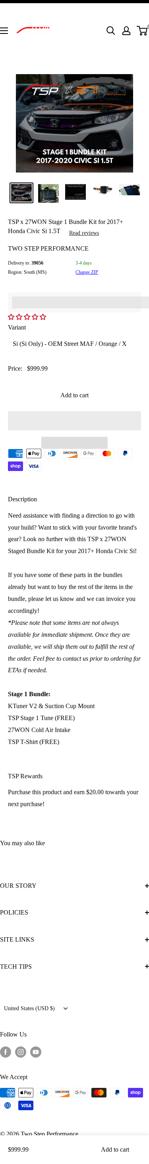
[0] (142, 30)
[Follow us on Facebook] (5, 1051)
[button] (28, 317)
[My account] (126, 30)
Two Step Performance (48, 248)
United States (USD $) (29, 1008)
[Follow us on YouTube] (35, 1051)
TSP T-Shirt (23, 741)
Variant (17, 327)
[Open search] (110, 30)
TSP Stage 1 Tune (30, 717)
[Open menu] (4, 30)
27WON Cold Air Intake (39, 729)
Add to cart (74, 395)
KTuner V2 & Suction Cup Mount (51, 706)
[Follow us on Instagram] (20, 1051)
